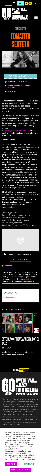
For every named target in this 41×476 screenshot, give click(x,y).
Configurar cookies (21, 259)
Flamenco (7, 265)
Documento (10, 297)
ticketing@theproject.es (14, 130)
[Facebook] (26, 3)
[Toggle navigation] (36, 17)
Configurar (29, 464)
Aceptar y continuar (20, 470)
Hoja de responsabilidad (22, 279)
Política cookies (20, 449)
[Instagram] (30, 3)
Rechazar (11, 464)
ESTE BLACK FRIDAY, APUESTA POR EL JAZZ (20, 341)
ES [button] (34, 3)
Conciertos (20, 28)
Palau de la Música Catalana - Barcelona (19, 86)
